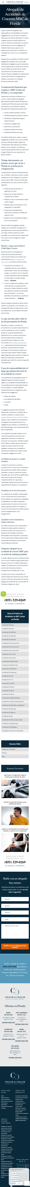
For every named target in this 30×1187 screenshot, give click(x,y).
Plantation (8, 1029)
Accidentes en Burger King (10, 723)
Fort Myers (15, 1046)
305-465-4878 (8, 1015)
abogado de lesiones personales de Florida (14, 417)
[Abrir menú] (3, 2)
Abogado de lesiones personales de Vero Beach (6, 1170)
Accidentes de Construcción (10, 643)
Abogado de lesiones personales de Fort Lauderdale (6, 1131)
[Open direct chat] (26, 1166)
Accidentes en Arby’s (8, 683)
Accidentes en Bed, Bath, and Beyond (13, 705)
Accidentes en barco (8, 687)
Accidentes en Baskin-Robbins (11, 698)
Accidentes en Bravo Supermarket (12, 720)
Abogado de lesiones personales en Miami (6, 1127)
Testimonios (4, 1103)
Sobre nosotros (5, 1097)
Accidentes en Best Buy (9, 709)
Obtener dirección (8, 1023)
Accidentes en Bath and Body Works (13, 701)
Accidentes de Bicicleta (9, 632)
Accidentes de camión (21, 1117)
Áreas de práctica (5, 1099)
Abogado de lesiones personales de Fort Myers (7, 1136)
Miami (8, 1013)
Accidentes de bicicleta (22, 1096)
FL (26, 1019)
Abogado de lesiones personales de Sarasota (7, 1162)
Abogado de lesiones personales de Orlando (7, 1148)
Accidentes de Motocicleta (10, 661)
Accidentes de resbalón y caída (22, 1114)
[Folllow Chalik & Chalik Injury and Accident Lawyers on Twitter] (22, 1161)
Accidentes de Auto (8, 625)
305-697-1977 (21, 1031)
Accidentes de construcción (19, 1105)
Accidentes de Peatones (9, 669)
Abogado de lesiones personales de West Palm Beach (7, 1175)
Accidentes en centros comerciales (12, 731)
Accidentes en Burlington (9, 727)
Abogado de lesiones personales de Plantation (7, 1139)
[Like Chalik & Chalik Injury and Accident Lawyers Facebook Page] (20, 1161)
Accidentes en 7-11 (7, 680)
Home (2, 1096)
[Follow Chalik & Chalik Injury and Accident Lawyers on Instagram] (24, 1161)
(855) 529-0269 (15, 600)
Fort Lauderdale (21, 1013)
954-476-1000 (8, 1031)
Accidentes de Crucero (9, 654)
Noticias (4, 753)
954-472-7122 (21, 1015)
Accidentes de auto (20, 1103)
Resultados (4, 1104)
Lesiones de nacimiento (22, 1097)
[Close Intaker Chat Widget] (28, 1166)
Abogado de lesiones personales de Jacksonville (6, 1143)
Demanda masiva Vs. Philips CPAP (21, 1110)
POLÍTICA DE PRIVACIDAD (21, 1167)
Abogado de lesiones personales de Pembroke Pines (7, 1157)
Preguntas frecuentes (6, 1106)
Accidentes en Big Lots (8, 712)
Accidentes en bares (8, 694)
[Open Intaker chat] (11, 1186)
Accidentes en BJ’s (7, 716)
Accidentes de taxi (7, 676)
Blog (3, 756)
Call (27, 2)
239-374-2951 (15, 1048)
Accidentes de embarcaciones (19, 1100)
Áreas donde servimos (7, 1101)
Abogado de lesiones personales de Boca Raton (6, 1152)
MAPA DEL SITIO (19, 1164)
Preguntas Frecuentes (8, 749)
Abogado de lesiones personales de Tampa (6, 1165)
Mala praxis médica (21, 1108)
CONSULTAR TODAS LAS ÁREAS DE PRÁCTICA (22, 1119)
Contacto (3, 1108)
